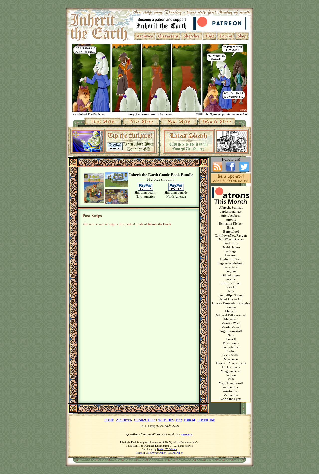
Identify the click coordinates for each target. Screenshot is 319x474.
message (186, 434)
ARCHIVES (124, 419)
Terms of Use (142, 452)
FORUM (189, 419)
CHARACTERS (144, 419)
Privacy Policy (158, 452)
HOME (109, 419)
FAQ (179, 419)
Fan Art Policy (175, 452)
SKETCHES (166, 419)
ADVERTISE (206, 419)
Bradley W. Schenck (167, 449)
